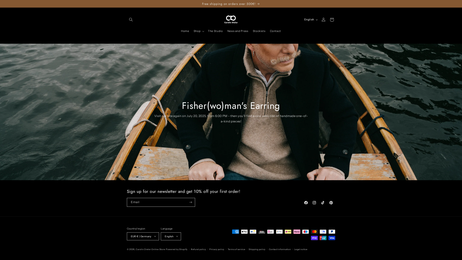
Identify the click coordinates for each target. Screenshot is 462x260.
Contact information (280, 249)
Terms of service (236, 249)
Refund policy (198, 249)
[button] (131, 20)
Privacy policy (216, 249)
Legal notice (301, 249)
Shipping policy (257, 249)
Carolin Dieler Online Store (150, 249)
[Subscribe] (190, 202)
